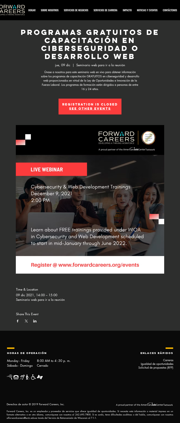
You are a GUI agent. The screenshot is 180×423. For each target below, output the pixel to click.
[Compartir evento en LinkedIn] (35, 321)
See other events (90, 109)
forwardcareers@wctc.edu (22, 417)
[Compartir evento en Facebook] (17, 321)
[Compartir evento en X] (26, 321)
